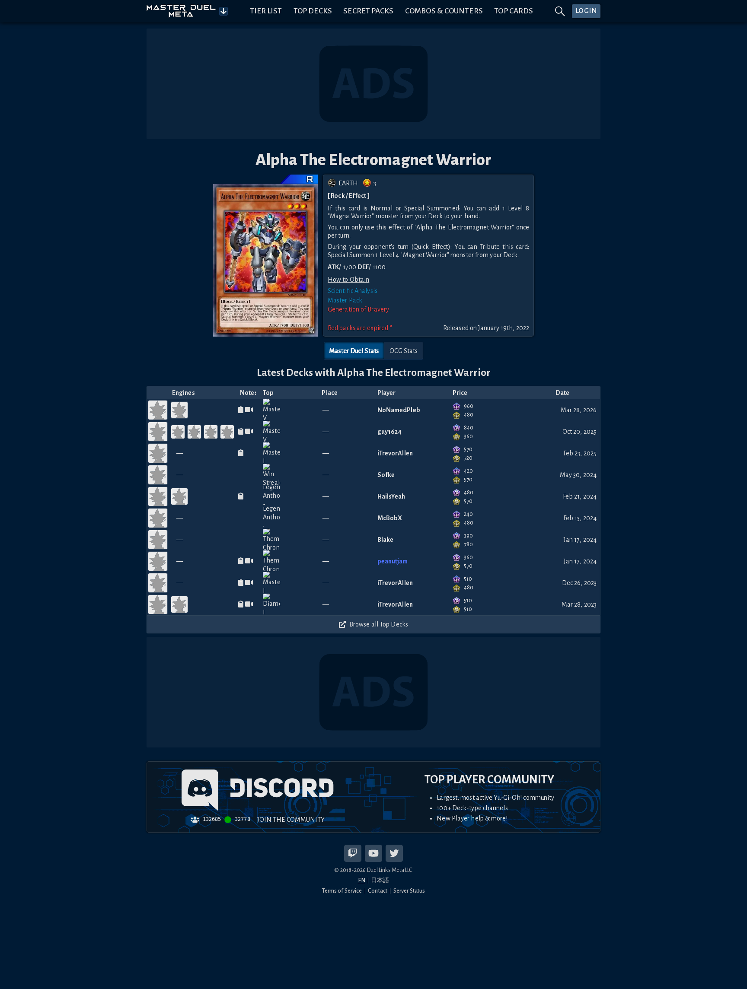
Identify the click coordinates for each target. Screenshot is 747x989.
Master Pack (345, 300)
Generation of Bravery (358, 309)
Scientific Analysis (352, 290)
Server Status (409, 890)
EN (361, 880)
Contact (377, 890)
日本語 (380, 880)
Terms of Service (342, 890)
